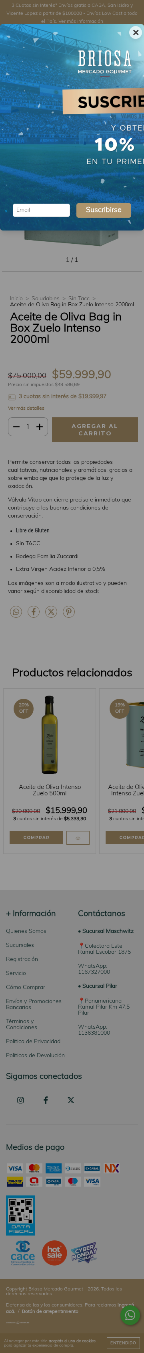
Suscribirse (104, 210)
